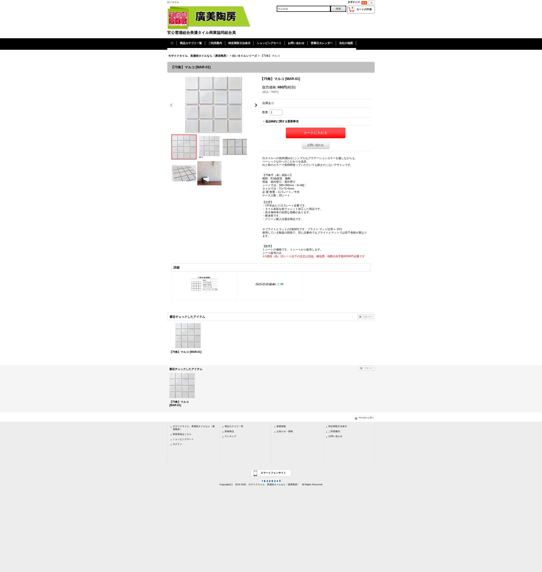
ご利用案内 (334, 431)
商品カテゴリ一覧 (234, 426)
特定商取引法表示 (337, 426)
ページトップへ (366, 418)
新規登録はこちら (182, 434)
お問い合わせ (315, 145)
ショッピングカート (183, 439)
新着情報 (281, 426)
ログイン (177, 444)
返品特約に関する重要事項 (282, 121)
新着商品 (229, 431)
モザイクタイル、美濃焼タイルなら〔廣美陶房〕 (194, 427)
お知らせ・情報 (285, 431)
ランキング (230, 436)
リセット (367, 316)
